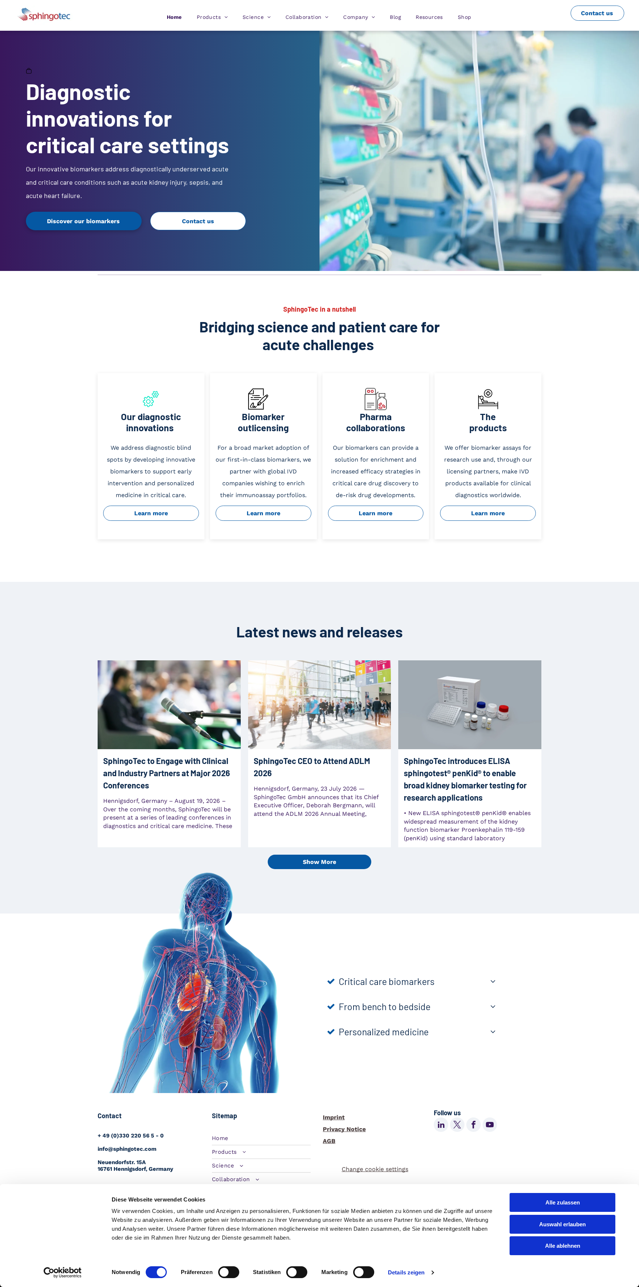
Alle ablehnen (562, 1246)
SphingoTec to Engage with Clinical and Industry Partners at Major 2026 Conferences (166, 773)
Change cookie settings (375, 1169)
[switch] (228, 1272)
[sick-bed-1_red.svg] (488, 408)
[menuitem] (174, 17)
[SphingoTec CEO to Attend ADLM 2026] (319, 704)
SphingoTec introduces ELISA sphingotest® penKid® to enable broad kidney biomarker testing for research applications (465, 779)
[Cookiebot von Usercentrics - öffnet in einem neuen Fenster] (62, 1272)
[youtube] (490, 1125)
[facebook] (473, 1125)
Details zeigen (406, 1272)
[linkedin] (441, 1125)
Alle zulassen (562, 1202)
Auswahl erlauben (562, 1224)
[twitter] (457, 1125)
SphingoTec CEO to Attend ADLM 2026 (312, 767)
